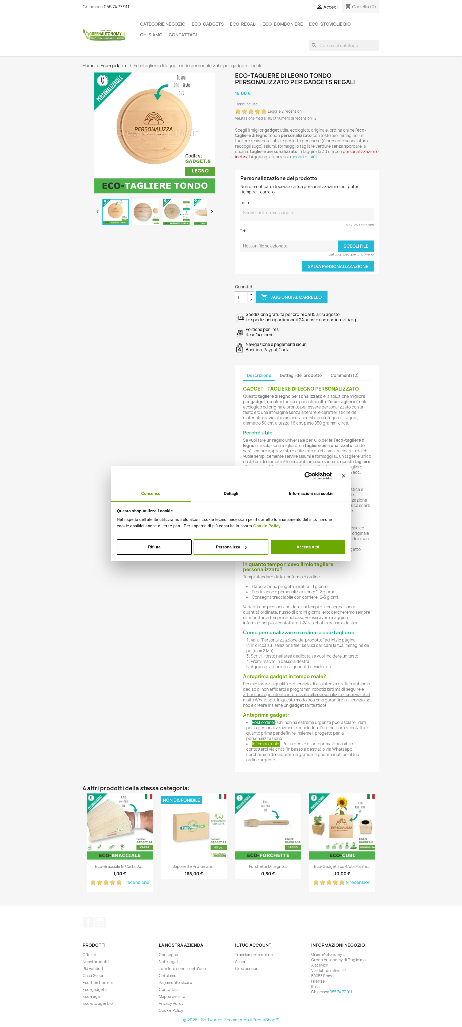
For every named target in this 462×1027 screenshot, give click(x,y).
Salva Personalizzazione (338, 266)
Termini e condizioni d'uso (182, 968)
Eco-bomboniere (283, 24)
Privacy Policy (171, 1003)
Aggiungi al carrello (291, 297)
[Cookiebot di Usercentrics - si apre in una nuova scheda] (308, 476)
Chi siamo (151, 35)
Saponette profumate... (193, 866)
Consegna (168, 954)
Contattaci (183, 35)
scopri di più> (305, 157)
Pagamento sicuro (175, 982)
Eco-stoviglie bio (330, 24)
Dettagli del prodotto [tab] (301, 375)
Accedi (241, 961)
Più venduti (93, 968)
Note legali (168, 961)
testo (245, 202)
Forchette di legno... (268, 866)
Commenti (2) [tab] (345, 375)
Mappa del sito (172, 996)
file (243, 230)
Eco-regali (243, 24)
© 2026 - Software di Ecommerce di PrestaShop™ (231, 1020)
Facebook (88, 922)
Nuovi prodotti (96, 961)
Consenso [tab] (150, 493)
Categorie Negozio (163, 24)
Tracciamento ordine (254, 954)
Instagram (100, 922)
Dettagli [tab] (231, 493)
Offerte (89, 954)
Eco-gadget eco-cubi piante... (342, 866)
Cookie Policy (267, 526)
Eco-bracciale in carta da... (119, 866)
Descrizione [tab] (259, 375)
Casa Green (94, 975)
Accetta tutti (308, 547)
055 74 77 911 (116, 7)
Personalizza (228, 547)
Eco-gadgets (208, 24)
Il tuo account (253, 945)
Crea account (247, 968)
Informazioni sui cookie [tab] (311, 493)
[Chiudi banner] (343, 476)
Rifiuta (154, 547)
